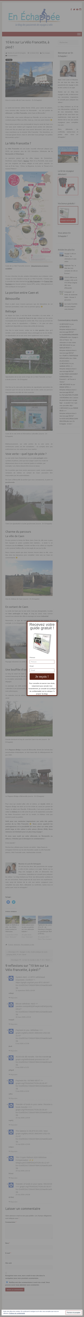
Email (31, 666)
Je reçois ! (42, 676)
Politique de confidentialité (17, 1313)
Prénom (32, 657)
